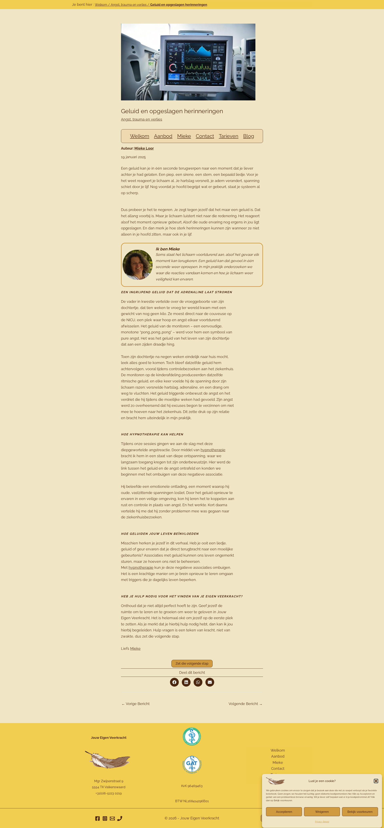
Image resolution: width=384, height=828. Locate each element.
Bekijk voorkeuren (360, 812)
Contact (277, 768)
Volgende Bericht (246, 704)
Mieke (135, 648)
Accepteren (284, 812)
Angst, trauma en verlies (129, 5)
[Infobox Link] (192, 264)
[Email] (112, 818)
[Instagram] (104, 818)
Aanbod (277, 756)
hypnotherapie (213, 450)
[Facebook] (97, 818)
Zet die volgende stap (192, 663)
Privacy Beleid (322, 821)
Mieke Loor (144, 148)
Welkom (101, 5)
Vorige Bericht (135, 704)
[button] (376, 781)
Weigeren (322, 812)
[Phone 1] (119, 818)
